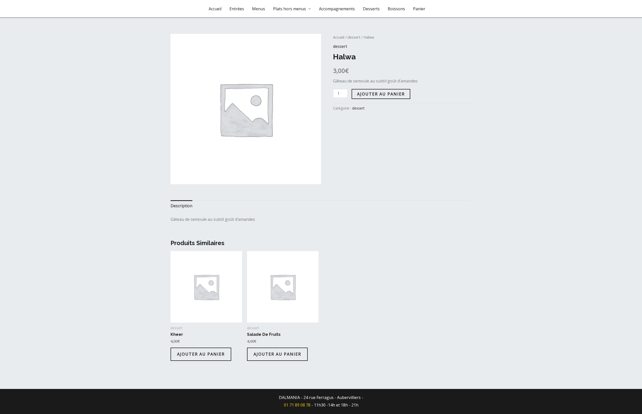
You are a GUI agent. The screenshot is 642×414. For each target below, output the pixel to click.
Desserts (371, 9)
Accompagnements (337, 9)
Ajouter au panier (381, 94)
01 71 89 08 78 (297, 405)
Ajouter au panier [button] (201, 354)
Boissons (396, 9)
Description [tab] (181, 206)
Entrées (236, 9)
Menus (258, 9)
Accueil (215, 9)
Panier (419, 9)
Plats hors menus (289, 9)
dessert (354, 37)
